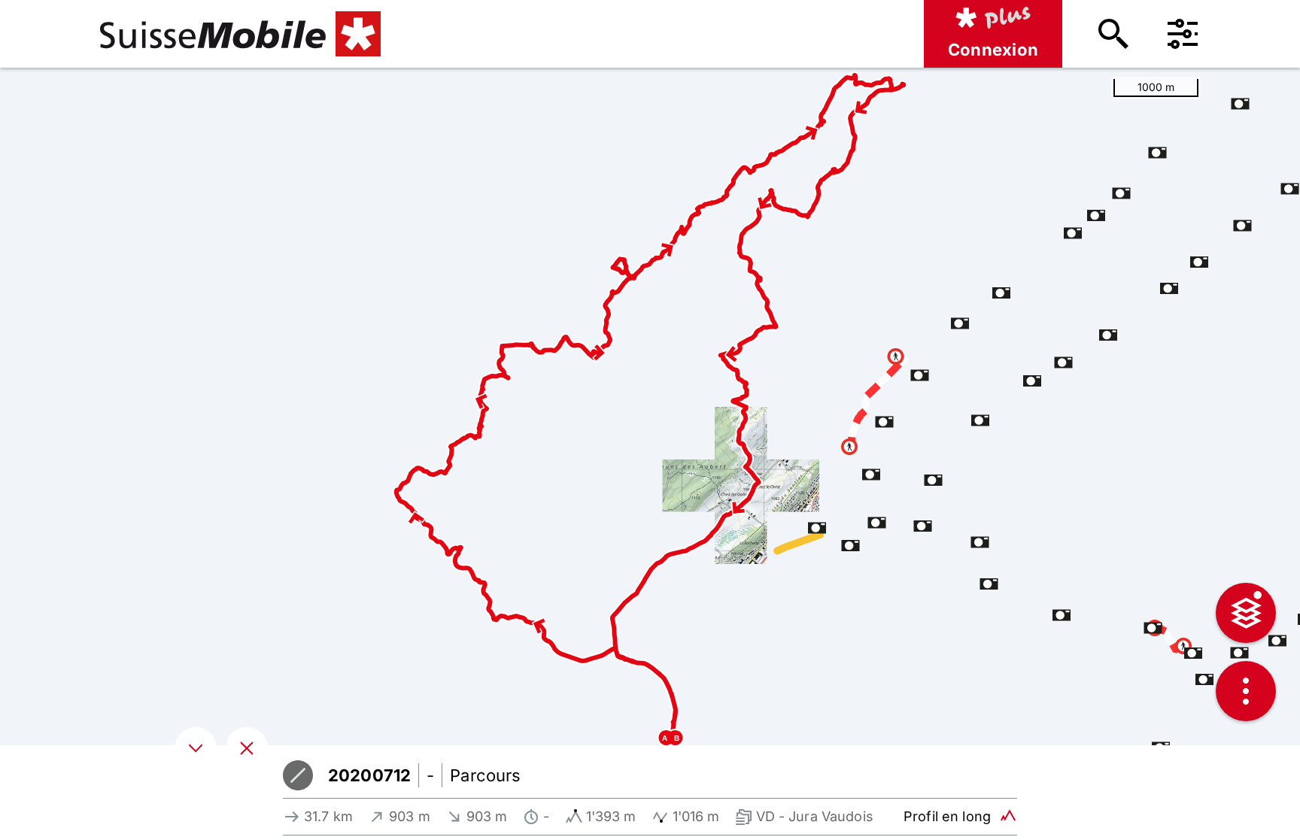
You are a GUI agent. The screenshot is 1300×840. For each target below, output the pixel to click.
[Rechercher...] (1113, 34)
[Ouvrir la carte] (247, 748)
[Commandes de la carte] (1246, 691)
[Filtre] (1183, 34)
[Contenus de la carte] (1246, 613)
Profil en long (947, 816)
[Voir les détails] (196, 748)
